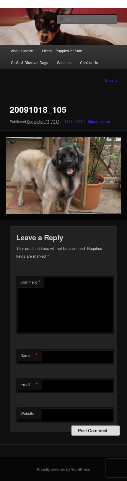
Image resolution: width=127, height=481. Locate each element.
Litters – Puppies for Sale (62, 50)
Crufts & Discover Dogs (29, 62)
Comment (30, 282)
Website (27, 413)
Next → (111, 80)
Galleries (64, 62)
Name (29, 355)
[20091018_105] (63, 175)
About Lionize (22, 50)
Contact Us (89, 62)
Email (29, 384)
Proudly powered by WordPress (63, 469)
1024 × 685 (73, 121)
